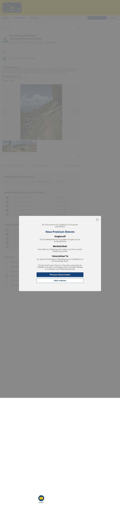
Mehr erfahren (60, 281)
